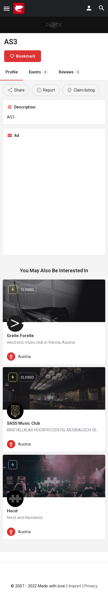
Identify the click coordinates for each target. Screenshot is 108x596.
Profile (12, 72)
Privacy (90, 585)
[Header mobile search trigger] (101, 8)
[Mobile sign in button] (88, 8)
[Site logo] (19, 8)
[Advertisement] (54, 196)
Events (37, 72)
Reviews (69, 72)
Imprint (74, 585)
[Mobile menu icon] (7, 8)
